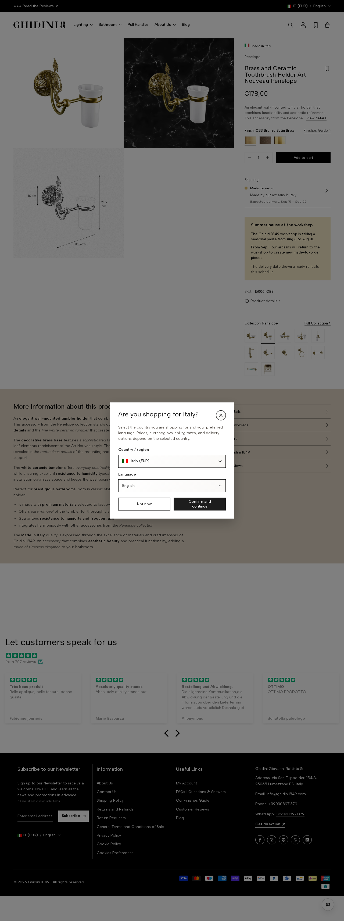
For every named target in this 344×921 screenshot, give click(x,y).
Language (127, 474)
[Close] (221, 415)
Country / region (133, 449)
